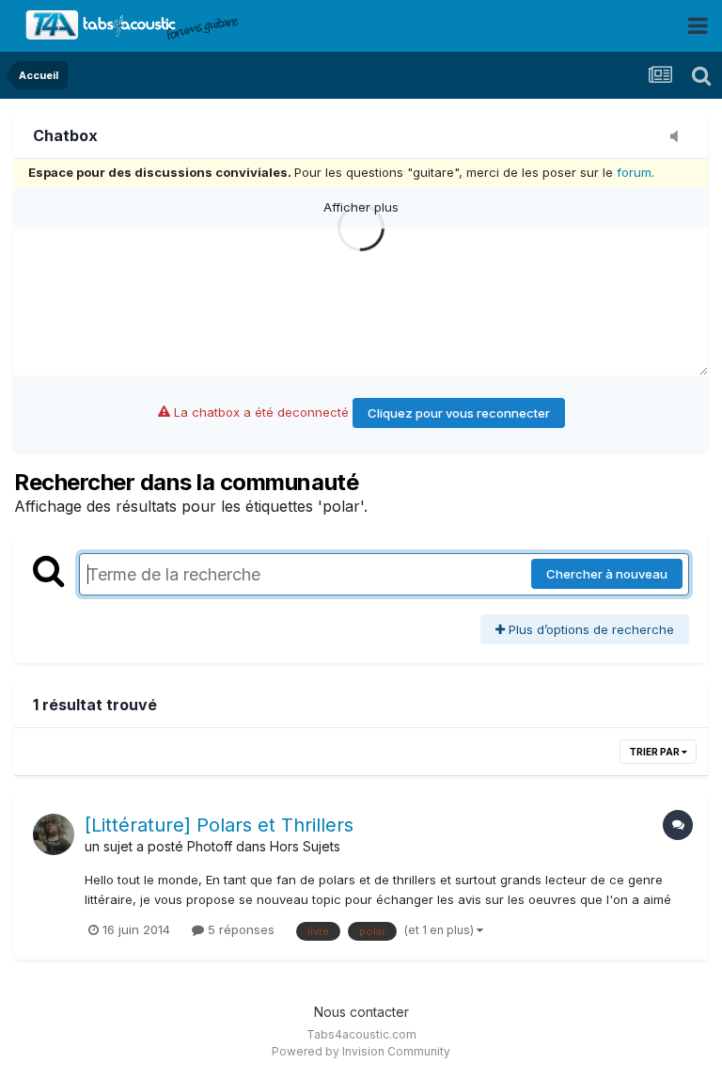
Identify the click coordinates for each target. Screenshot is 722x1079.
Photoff (209, 846)
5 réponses (239, 929)
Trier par (655, 751)
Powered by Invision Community (361, 1051)
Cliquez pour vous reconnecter (459, 412)
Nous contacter (361, 1012)
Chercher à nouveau (606, 573)
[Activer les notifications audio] (679, 137)
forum (634, 172)
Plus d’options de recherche (589, 629)
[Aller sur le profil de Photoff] (53, 834)
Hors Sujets (305, 846)
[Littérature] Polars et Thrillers (219, 825)
